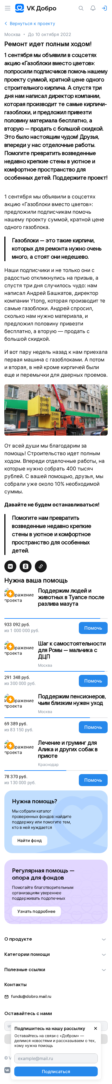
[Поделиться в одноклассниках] (26, 566)
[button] (56, 939)
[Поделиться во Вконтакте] (10, 566)
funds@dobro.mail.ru (31, 996)
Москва (12, 34)
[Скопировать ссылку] (41, 566)
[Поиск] (82, 8)
